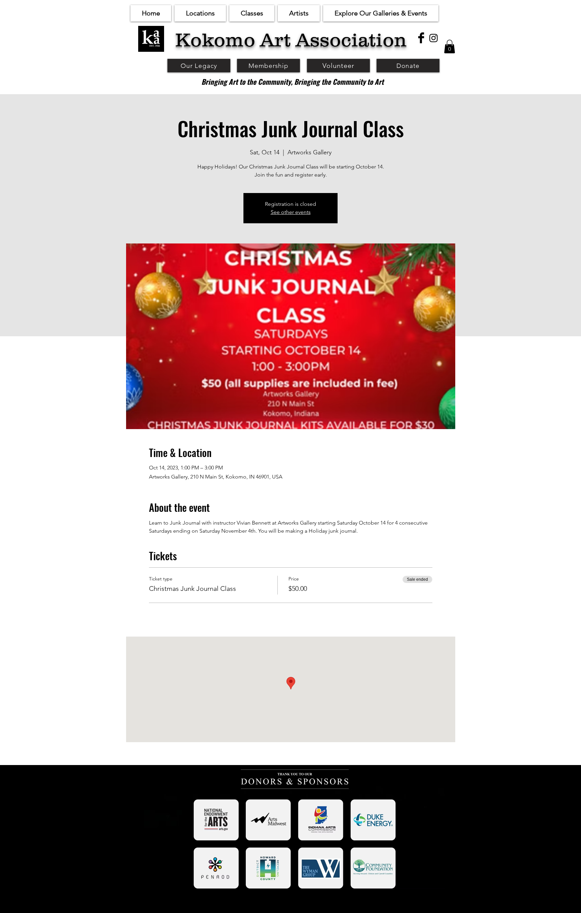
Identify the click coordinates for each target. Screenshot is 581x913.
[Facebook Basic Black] (421, 37)
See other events (291, 212)
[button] (200, 13)
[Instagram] (433, 37)
